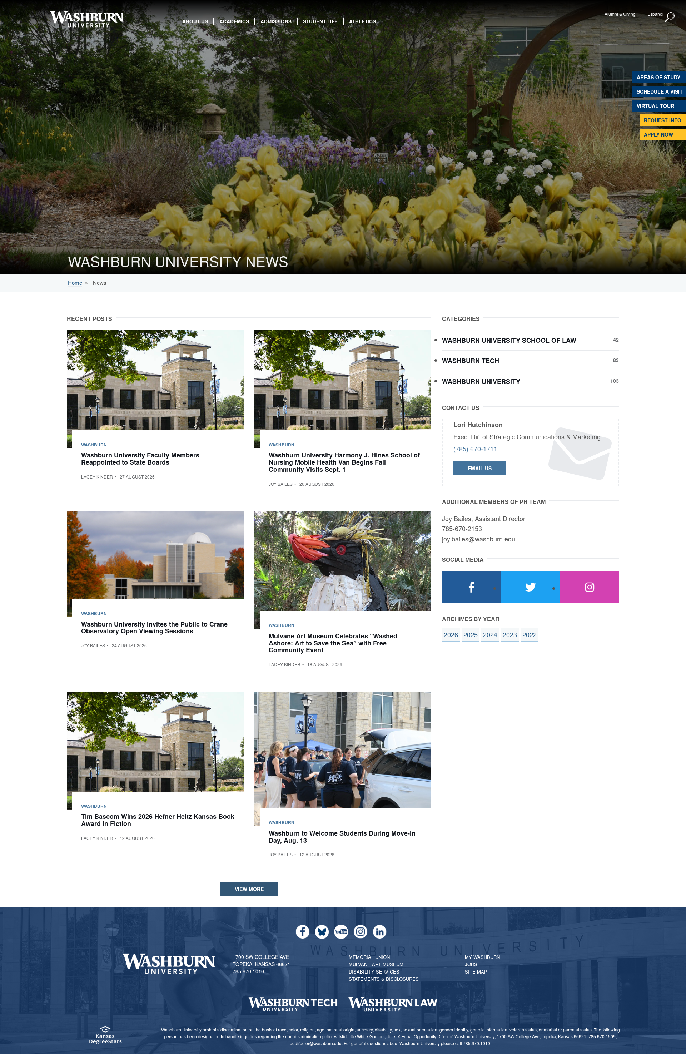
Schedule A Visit (660, 91)
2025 (470, 634)
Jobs (471, 964)
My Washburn (482, 957)
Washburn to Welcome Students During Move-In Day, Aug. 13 (342, 836)
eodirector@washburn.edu (316, 1043)
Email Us (480, 468)
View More (249, 888)
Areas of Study (658, 77)
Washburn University (530, 381)
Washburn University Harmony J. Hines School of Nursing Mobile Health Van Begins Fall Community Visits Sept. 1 (344, 462)
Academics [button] (234, 21)
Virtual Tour (655, 105)
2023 (510, 634)
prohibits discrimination (225, 1029)
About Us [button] (195, 21)
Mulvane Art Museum (376, 964)
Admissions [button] (276, 21)
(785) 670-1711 (475, 448)
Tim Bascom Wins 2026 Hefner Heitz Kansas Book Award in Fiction (157, 820)
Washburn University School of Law (530, 340)
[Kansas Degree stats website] (105, 1037)
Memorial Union (369, 957)
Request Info (662, 120)
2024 (490, 634)
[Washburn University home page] (86, 19)
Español (655, 14)
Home (75, 282)
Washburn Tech (530, 360)
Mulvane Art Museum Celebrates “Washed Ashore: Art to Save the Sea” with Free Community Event (333, 643)
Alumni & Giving (620, 14)
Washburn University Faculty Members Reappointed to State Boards (140, 458)
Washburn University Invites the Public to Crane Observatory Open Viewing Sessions (154, 627)
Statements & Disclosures (384, 978)
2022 (529, 634)
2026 (451, 634)
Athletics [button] (362, 21)
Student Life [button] (320, 21)
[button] (670, 17)
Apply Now (658, 134)
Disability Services (374, 971)
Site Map (476, 971)
